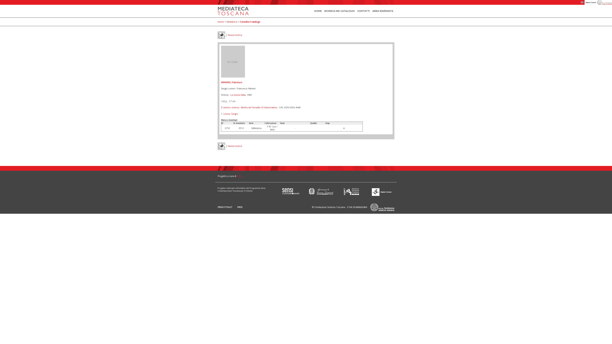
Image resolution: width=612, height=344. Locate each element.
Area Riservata (382, 11)
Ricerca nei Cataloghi (339, 11)
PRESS (239, 207)
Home (318, 11)
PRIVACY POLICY (225, 207)
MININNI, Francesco (231, 82)
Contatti (363, 11)
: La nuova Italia (237, 94)
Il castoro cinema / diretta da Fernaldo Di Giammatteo (249, 107)
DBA (239, 176)
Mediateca (231, 21)
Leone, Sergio (230, 113)
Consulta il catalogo (250, 21)
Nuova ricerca (235, 34)
